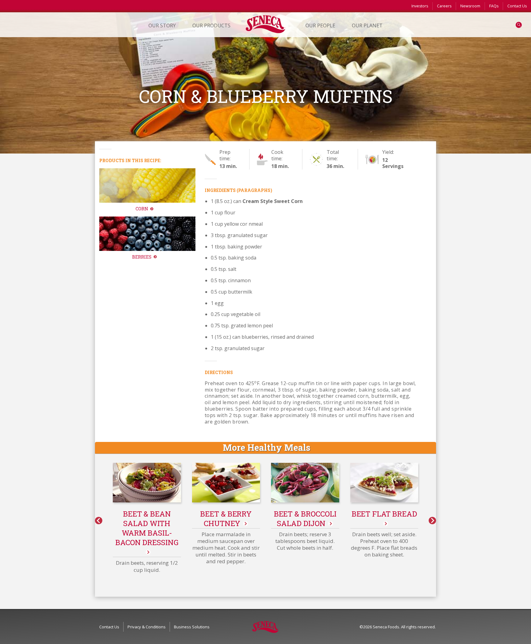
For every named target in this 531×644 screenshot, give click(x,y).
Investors (419, 6)
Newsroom (470, 6)
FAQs (493, 6)
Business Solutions (192, 627)
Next (432, 520)
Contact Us (517, 6)
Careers (444, 6)
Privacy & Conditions (147, 627)
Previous (98, 520)
